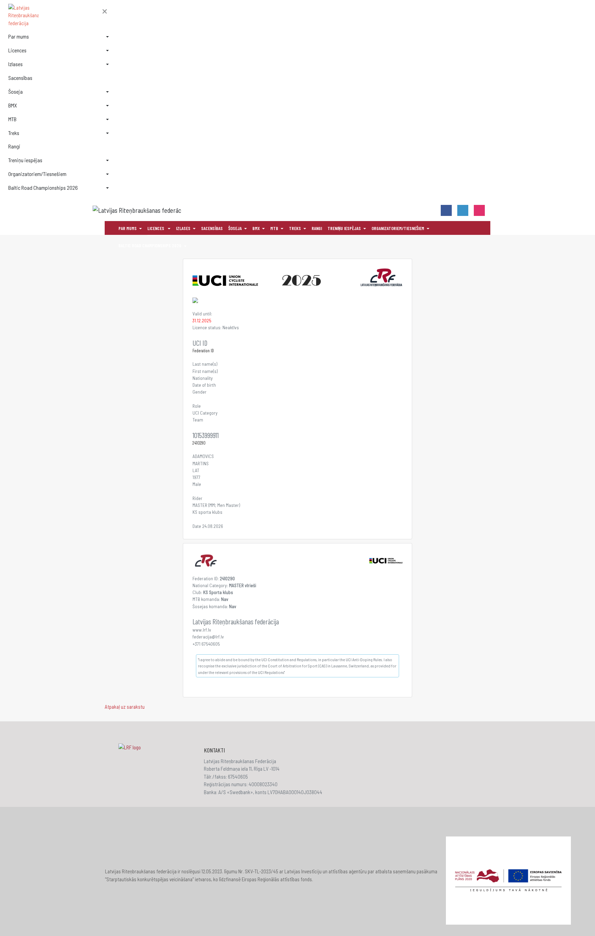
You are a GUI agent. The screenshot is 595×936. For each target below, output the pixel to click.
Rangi (14, 146)
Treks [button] (13, 132)
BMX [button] (12, 105)
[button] (105, 12)
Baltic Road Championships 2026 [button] (43, 187)
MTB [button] (12, 119)
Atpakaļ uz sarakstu (125, 707)
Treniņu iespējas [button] (25, 160)
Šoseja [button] (15, 91)
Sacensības (20, 77)
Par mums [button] (18, 36)
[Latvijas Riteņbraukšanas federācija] (58, 15)
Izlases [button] (15, 64)
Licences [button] (17, 50)
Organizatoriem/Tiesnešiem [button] (37, 173)
